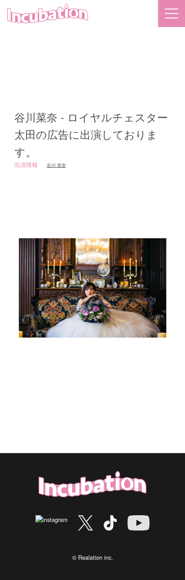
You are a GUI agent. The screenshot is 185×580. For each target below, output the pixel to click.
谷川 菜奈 (56, 165)
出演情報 (105, 129)
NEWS (40, 129)
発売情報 (144, 129)
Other (71, 129)
